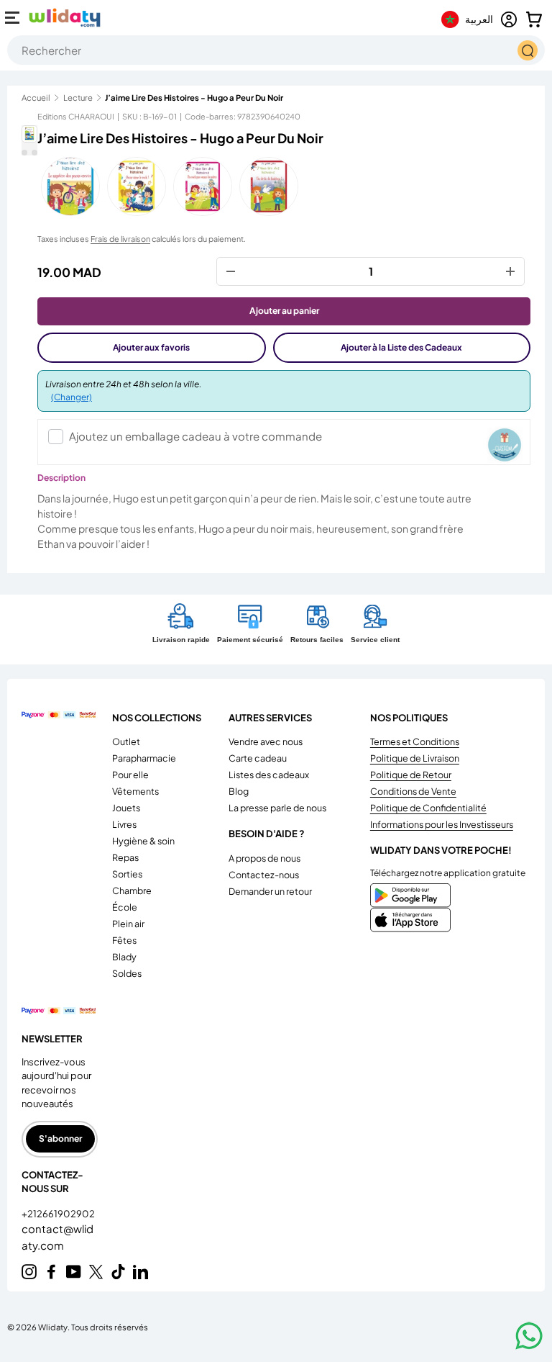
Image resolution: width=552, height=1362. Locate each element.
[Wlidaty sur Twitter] (96, 1271)
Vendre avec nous (266, 741)
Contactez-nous (264, 874)
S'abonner (60, 1138)
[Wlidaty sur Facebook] (51, 1271)
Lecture (78, 98)
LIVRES (124, 824)
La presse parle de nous (277, 807)
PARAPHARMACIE (144, 758)
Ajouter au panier (284, 310)
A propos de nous (264, 858)
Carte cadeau (258, 758)
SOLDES (127, 973)
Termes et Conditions (414, 741)
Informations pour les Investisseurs (441, 824)
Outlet (126, 741)
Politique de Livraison (414, 758)
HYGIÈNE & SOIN (143, 841)
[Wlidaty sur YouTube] (73, 1271)
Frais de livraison (120, 238)
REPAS (125, 857)
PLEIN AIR (128, 923)
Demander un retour (270, 891)
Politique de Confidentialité (428, 807)
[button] (534, 19)
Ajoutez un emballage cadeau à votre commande (195, 436)
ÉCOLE (124, 907)
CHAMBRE (132, 890)
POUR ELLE (130, 774)
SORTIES (127, 874)
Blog (239, 791)
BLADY (124, 956)
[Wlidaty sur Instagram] (29, 1271)
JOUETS (126, 807)
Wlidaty (53, 1327)
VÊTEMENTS (135, 791)
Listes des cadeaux (269, 774)
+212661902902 (58, 1213)
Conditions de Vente (413, 791)
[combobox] (276, 50)
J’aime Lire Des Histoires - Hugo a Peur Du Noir (194, 98)
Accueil (36, 98)
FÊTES (124, 940)
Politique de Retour (410, 774)
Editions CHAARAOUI (75, 116)
